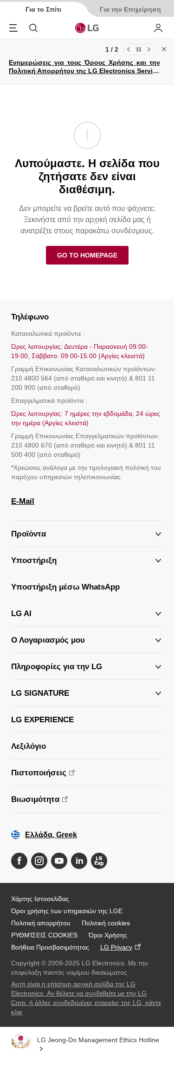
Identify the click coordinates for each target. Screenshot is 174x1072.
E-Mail (22, 501)
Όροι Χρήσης (108, 935)
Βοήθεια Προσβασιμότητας (50, 947)
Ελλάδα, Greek (51, 835)
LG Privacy (116, 947)
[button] (87, 560)
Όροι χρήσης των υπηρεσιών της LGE (66, 911)
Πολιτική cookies (106, 923)
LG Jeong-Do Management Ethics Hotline (98, 1040)
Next (149, 49)
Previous (128, 49)
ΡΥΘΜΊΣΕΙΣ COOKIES (44, 935)
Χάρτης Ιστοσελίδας (40, 898)
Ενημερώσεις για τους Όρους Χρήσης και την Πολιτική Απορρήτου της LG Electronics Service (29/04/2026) (84, 71)
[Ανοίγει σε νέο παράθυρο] (19, 861)
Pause (139, 49)
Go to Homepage (87, 255)
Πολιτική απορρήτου (41, 923)
